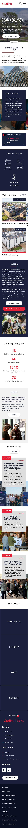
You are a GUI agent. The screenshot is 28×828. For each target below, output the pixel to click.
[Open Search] (20, 3)
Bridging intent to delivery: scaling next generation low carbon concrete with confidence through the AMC (14, 467)
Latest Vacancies (9, 755)
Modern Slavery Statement (9, 816)
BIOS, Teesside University (10, 255)
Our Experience (9, 735)
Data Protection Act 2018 (9, 808)
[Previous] (21, 195)
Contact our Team (10, 777)
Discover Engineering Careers (13, 759)
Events (8, 511)
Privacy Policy (6, 791)
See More (14, 451)
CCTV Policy (5, 812)
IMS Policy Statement (8, 799)
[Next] (24, 195)
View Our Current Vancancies (14, 309)
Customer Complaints (8, 803)
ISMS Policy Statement (8, 795)
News (8, 458)
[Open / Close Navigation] (24, 3)
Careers (7, 752)
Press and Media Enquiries (9, 820)
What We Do (8, 732)
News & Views (9, 742)
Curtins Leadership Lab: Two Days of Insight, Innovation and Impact (12, 518)
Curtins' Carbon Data (11, 36)
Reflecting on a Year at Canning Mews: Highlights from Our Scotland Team (13, 562)
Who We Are (8, 738)
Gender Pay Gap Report (8, 824)
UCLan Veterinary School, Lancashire (13, 223)
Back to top (12, 715)
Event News (14, 414)
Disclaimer (5, 787)
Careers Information (14, 303)
